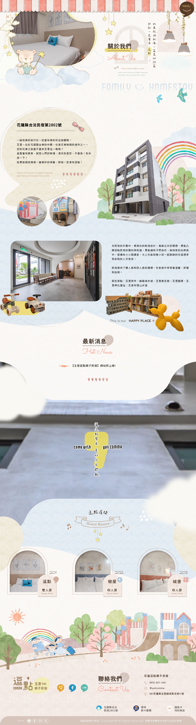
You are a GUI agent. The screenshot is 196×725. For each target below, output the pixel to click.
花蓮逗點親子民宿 (89, 720)
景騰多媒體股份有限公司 (158, 720)
